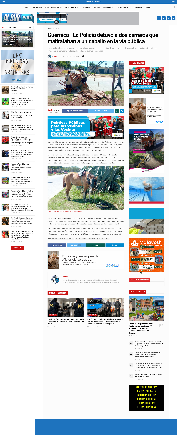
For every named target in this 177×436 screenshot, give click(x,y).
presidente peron (102, 238)
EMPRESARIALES (122, 7)
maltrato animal (81, 238)
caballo (54, 238)
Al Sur (56, 56)
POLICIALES (86, 7)
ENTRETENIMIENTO (71, 7)
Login (173, 1)
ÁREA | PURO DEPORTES (53, 7)
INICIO (27, 7)
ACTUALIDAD (37, 7)
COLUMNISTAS (108, 7)
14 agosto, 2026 (93, 326)
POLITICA (96, 7)
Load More (17, 247)
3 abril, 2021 (65, 56)
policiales (91, 238)
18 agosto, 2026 (53, 326)
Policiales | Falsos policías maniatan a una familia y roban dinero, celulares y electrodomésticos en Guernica (66, 321)
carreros (62, 238)
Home (3, 1)
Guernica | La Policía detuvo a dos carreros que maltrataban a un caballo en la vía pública (17, 39)
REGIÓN (147, 7)
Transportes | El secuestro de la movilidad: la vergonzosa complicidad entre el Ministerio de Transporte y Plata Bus (149, 344)
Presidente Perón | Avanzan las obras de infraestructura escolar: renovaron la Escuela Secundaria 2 (22, 127)
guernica (70, 238)
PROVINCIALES (137, 7)
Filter (30, 27)
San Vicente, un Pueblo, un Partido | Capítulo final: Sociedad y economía (22, 88)
